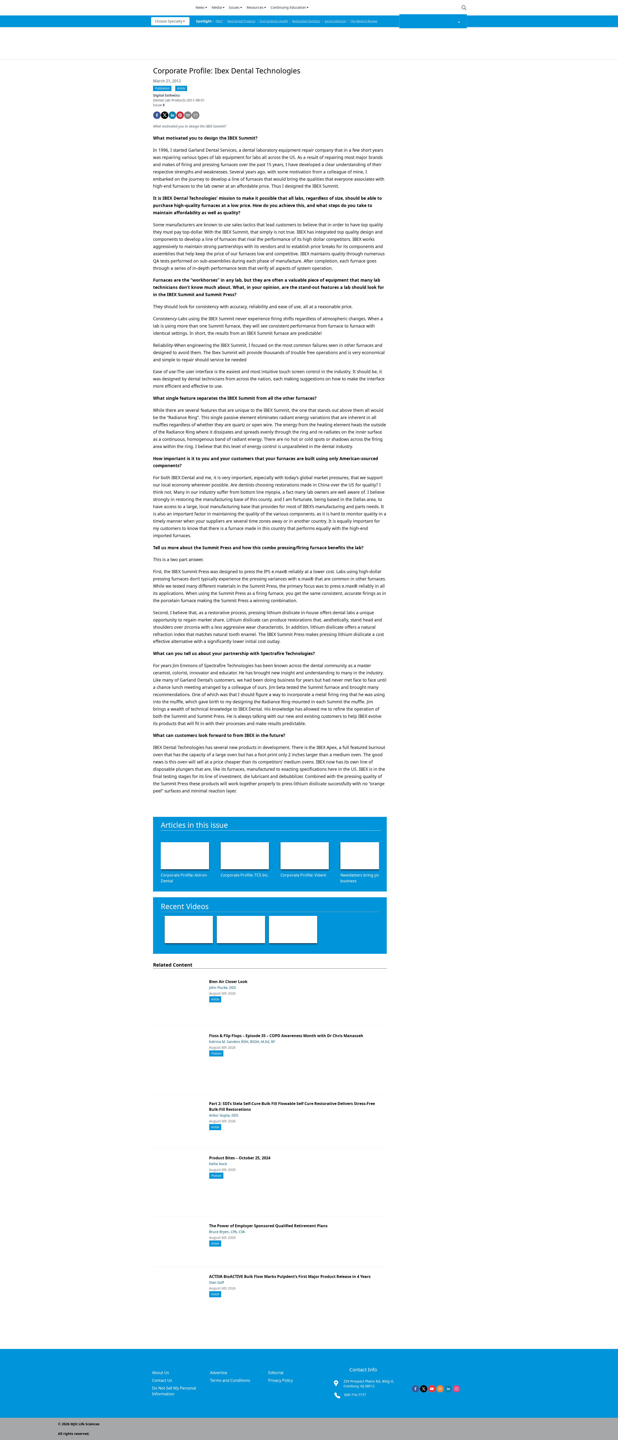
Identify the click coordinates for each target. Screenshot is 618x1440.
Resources (255, 7)
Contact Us (162, 1380)
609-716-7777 (355, 1394)
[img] (170, 8)
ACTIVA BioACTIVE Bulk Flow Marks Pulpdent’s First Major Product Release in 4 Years (290, 1276)
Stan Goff (216, 1282)
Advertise (218, 1372)
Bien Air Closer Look (228, 981)
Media (217, 7)
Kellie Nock (218, 1164)
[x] (423, 1388)
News (200, 7)
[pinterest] (180, 115)
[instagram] (456, 1388)
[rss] (440, 1388)
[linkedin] (172, 115)
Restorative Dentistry (306, 21)
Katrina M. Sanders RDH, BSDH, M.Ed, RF (242, 1041)
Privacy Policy (280, 1380)
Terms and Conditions (230, 1380)
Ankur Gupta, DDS (223, 1115)
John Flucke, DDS (222, 987)
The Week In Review (363, 21)
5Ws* (219, 21)
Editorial (275, 1372)
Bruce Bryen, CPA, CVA (227, 1231)
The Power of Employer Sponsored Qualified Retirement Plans (268, 1225)
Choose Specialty (168, 21)
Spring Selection (335, 21)
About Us (160, 1372)
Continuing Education (288, 7)
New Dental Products (241, 21)
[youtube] (431, 1388)
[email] (188, 115)
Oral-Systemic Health (274, 21)
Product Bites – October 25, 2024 (239, 1158)
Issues (234, 7)
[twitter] (165, 115)
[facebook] (157, 115)
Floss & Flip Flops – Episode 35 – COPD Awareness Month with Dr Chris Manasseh (286, 1035)
